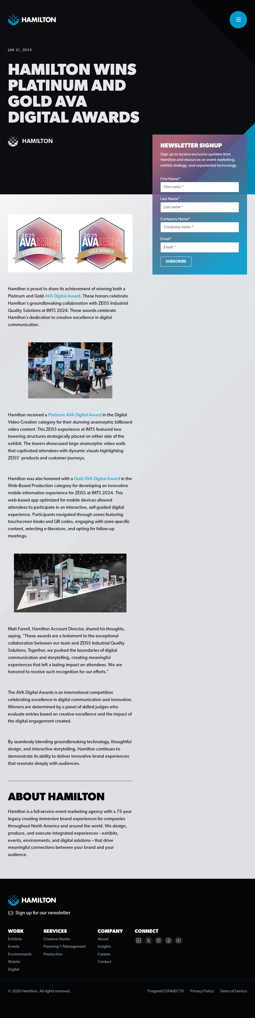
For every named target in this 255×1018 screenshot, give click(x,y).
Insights (104, 947)
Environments (20, 954)
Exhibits (15, 939)
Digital (13, 970)
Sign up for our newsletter (42, 913)
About (103, 939)
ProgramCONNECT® (166, 991)
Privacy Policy (202, 991)
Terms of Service (233, 991)
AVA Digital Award (62, 296)
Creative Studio (57, 939)
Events (13, 947)
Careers (104, 954)
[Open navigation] (238, 19)
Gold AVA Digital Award (97, 479)
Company (110, 931)
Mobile (14, 962)
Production (53, 954)
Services (55, 931)
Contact (104, 962)
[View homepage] (32, 19)
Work (16, 931)
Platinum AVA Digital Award (75, 415)
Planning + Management (65, 947)
